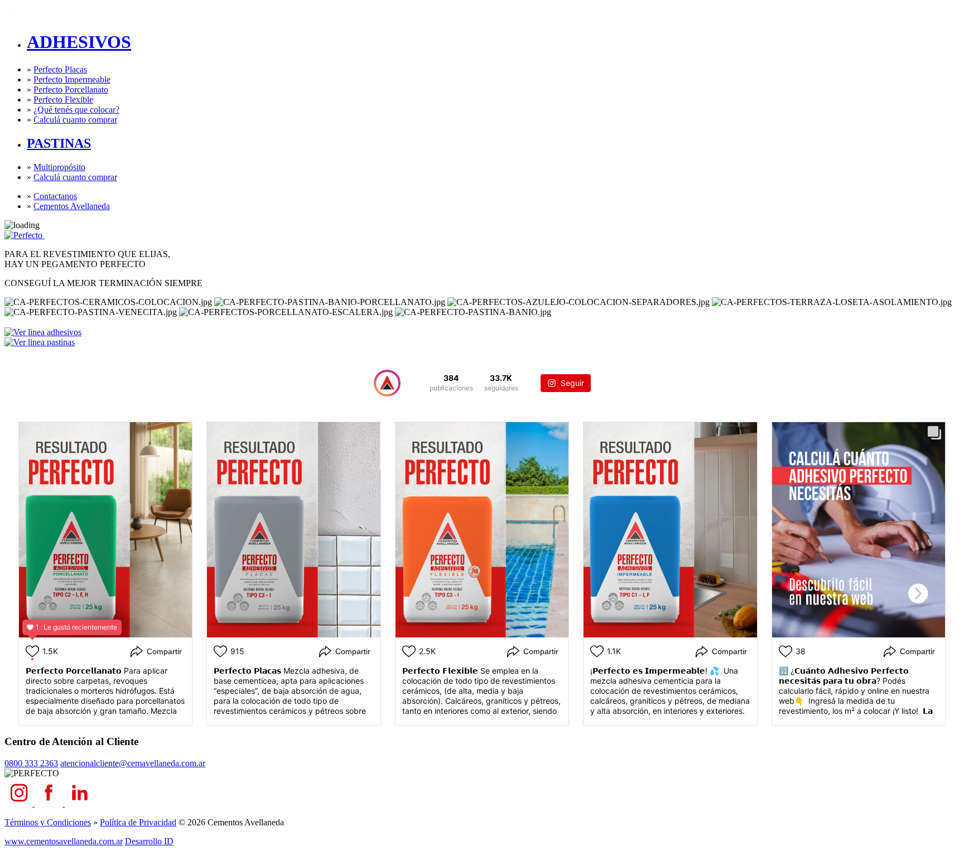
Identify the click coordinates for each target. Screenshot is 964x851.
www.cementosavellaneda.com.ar (63, 841)
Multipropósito (59, 167)
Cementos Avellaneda (71, 206)
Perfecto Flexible (63, 99)
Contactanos (55, 196)
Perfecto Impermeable (71, 79)
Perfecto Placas (60, 69)
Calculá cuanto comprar (75, 119)
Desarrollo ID (149, 841)
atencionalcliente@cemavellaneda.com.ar (132, 763)
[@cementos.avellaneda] (387, 383)
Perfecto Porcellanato (70, 89)
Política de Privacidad (138, 822)
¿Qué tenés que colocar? (76, 109)
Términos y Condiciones (47, 822)
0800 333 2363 (31, 763)
